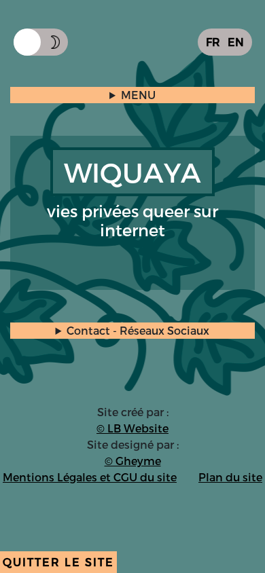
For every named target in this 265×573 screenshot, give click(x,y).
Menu (138, 94)
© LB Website (132, 428)
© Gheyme (133, 460)
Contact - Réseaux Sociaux (138, 330)
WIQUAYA (132, 171)
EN (236, 41)
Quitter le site (58, 561)
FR (213, 41)
